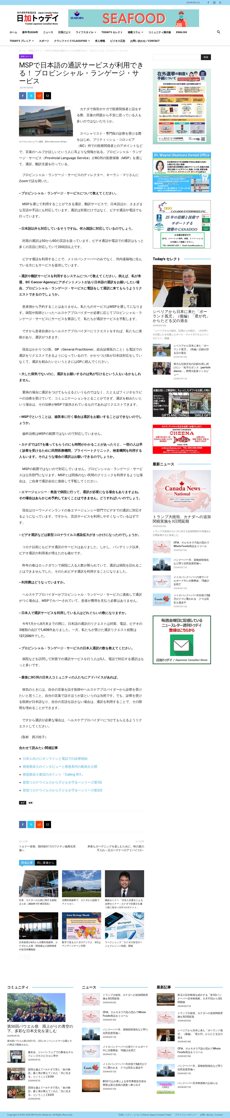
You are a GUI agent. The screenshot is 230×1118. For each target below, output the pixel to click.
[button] (218, 32)
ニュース (48, 32)
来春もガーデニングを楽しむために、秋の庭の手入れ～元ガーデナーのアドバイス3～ (116, 848)
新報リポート (35, 50)
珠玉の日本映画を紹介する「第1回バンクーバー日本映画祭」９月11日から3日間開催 (200, 998)
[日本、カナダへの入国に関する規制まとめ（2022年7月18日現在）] (38, 883)
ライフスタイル (84, 32)
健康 (31, 802)
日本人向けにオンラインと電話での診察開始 (55, 758)
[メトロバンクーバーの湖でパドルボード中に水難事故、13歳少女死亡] (162, 581)
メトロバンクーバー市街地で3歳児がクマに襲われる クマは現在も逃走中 (192, 599)
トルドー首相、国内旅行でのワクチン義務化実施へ (47, 848)
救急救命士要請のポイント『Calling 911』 (53, 774)
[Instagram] (214, 2)
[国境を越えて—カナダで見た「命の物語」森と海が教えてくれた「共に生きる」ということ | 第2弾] (16, 1092)
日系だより (64, 32)
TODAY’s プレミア (20, 40)
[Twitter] (220, 2)
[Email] (47, 95)
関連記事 (27, 862)
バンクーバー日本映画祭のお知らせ (198, 1083)
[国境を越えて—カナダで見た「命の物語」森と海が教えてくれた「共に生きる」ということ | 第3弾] (16, 1074)
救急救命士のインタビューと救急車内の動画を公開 (60, 766)
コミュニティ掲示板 (159, 32)
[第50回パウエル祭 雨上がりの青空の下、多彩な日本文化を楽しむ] (40, 1007)
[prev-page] (21, 956)
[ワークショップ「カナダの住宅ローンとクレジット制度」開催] (124, 925)
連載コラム (134, 32)
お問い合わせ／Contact (145, 40)
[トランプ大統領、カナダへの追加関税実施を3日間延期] (182, 491)
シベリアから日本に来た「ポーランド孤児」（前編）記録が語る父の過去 (191, 349)
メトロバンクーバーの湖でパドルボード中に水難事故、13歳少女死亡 (191, 581)
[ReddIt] (39, 95)
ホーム (13, 32)
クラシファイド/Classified (70, 40)
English (181, 32)
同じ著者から (45, 862)
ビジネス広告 (117, 40)
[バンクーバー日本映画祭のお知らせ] (166, 1087)
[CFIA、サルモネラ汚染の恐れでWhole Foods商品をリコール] (162, 547)
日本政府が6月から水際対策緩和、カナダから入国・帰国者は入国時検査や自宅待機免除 (38, 946)
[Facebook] (208, 2)
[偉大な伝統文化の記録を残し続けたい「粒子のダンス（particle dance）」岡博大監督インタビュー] (162, 368)
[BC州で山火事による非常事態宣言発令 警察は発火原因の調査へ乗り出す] (91, 1085)
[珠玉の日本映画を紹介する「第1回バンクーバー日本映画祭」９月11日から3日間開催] (166, 999)
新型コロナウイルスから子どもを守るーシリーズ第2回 (62, 790)
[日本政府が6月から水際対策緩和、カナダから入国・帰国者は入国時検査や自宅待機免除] (38, 925)
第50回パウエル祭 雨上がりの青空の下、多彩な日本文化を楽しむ (40, 1028)
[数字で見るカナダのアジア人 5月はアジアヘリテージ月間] (81, 925)
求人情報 (100, 40)
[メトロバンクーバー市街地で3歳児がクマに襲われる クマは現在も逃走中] (162, 599)
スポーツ (44, 40)
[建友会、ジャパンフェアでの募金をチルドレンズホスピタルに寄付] (16, 1056)
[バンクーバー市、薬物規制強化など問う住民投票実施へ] (162, 564)
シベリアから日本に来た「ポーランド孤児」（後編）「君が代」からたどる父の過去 (181, 316)
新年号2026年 (30, 32)
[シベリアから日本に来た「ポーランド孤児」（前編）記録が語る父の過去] (162, 350)
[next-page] (27, 956)
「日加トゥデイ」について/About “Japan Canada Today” (144, 1114)
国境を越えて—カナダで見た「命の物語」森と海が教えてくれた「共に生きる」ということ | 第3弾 (49, 1073)
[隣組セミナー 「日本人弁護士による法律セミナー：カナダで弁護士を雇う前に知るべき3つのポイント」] (124, 883)
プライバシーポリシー (186, 1114)
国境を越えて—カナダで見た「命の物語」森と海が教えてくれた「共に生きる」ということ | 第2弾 (49, 1091)
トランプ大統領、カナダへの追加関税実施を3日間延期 (182, 519)
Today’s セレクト (112, 32)
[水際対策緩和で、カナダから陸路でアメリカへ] (81, 883)
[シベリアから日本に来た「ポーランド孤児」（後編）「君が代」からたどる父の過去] (182, 286)
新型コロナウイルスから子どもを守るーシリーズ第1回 (62, 782)
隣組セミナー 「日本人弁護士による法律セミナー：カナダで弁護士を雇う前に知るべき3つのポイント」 (124, 904)
